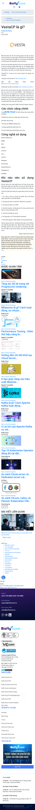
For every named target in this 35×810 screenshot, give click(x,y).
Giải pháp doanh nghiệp (11, 569)
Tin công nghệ (9, 547)
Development (9, 556)
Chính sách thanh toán (7, 727)
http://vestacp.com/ (21, 78)
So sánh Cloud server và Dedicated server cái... (15, 476)
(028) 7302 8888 (18, 596)
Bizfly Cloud (4, 508)
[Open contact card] (3, 577)
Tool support (8, 567)
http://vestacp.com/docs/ (26, 87)
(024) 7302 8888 (6, 596)
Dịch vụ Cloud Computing (19, 12)
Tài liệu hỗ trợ (5, 730)
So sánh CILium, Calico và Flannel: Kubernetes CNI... (16, 499)
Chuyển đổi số (9, 571)
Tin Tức (7, 550)
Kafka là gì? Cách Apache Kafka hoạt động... (15, 404)
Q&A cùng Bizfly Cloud (11, 558)
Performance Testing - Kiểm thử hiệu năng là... (17, 333)
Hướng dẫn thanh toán (7, 734)
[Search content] (4, 540)
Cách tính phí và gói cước (8, 738)
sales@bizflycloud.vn (8, 610)
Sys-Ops (7, 562)
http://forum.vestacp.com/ (11, 83)
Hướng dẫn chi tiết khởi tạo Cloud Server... (16, 357)
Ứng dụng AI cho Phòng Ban (13, 552)
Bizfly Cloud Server (6, 677)
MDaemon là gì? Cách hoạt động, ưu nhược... (16, 309)
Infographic (8, 563)
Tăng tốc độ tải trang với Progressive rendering (15, 285)
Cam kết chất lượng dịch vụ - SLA (20, 807)
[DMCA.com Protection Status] (6, 670)
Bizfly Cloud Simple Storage (9, 691)
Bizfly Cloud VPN (6, 699)
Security (7, 554)
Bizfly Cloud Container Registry (10, 702)
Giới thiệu (3, 712)
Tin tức (3, 719)
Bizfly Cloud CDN (6, 681)
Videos (7, 573)
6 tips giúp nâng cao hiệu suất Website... (15, 380)
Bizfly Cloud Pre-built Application (10, 695)
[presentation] (31, 525)
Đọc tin (17, 767)
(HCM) (17, 585)
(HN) (5, 585)
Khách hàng (4, 716)
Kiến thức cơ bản (9, 545)
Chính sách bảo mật (7, 723)
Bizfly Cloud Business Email (9, 684)
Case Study (8, 560)
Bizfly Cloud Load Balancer (8, 688)
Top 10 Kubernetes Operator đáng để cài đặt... (17, 452)
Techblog (6, 12)
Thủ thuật (7, 565)
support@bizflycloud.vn (9, 603)
